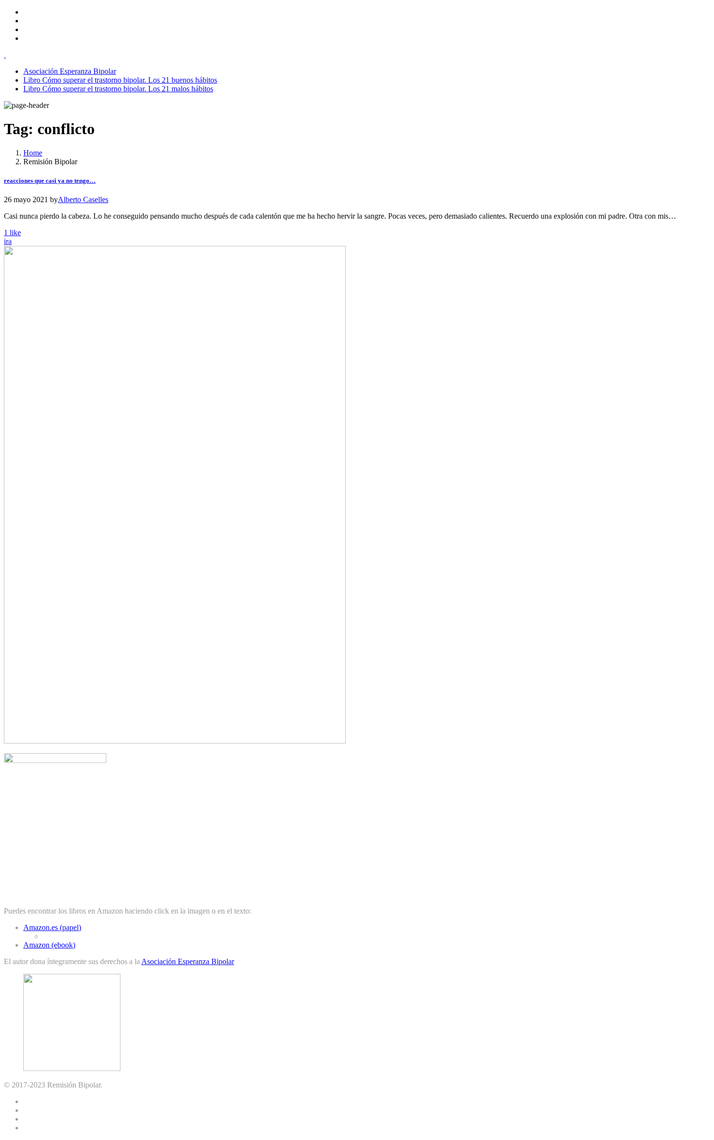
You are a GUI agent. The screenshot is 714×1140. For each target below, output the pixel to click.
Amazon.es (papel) (52, 927)
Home (32, 153)
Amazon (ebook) (49, 945)
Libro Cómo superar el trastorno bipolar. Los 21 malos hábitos (118, 89)
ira (8, 241)
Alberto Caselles (83, 199)
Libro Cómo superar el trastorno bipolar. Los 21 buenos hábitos (120, 80)
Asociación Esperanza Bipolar (69, 71)
